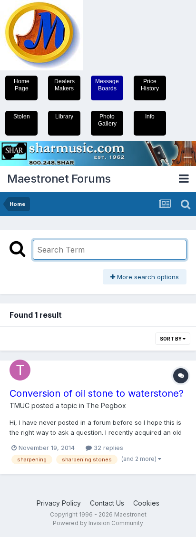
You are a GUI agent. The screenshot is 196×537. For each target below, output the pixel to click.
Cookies (146, 503)
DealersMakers (64, 85)
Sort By (171, 339)
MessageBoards (107, 85)
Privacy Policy (59, 503)
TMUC (19, 405)
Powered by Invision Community (98, 523)
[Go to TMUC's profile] (20, 370)
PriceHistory (150, 85)
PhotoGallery (107, 120)
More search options (147, 277)
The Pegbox (106, 405)
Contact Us (107, 503)
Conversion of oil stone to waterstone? (97, 393)
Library (64, 116)
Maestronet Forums (59, 179)
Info (150, 116)
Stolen (21, 116)
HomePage (21, 85)
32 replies (107, 447)
